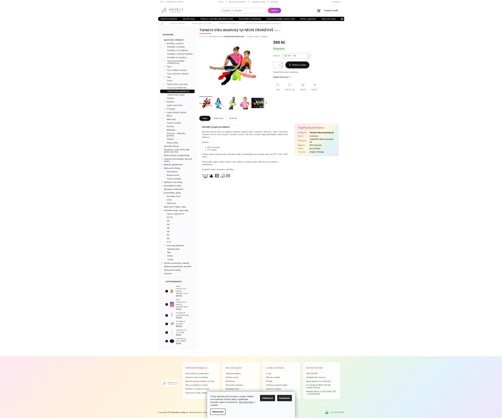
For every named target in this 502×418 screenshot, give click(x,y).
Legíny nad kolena (175, 105)
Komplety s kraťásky (176, 47)
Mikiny (169, 116)
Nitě (169, 252)
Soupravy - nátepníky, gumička (176, 134)
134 (168, 224)
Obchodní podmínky (234, 385)
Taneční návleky (174, 123)
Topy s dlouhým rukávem (178, 74)
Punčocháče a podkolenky (197, 373)
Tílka (169, 77)
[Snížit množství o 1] (282, 66)
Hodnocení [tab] (219, 118)
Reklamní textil (173, 175)
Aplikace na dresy (173, 182)
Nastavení (217, 411)
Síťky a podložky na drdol (196, 385)
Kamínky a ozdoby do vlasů (197, 389)
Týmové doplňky (174, 179)
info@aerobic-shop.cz (316, 377)
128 (168, 221)
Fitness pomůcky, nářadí (176, 263)
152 (168, 235)
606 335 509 (311, 373)
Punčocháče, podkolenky (177, 155)
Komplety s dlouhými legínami (180, 54)
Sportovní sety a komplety (196, 377)
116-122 (170, 217)
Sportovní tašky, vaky (175, 207)
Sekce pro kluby (172, 168)
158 (168, 238)
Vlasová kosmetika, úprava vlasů (178, 160)
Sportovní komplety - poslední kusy (176, 62)
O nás (220, 2)
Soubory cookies (273, 389)
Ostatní (170, 259)
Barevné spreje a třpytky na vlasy (199, 381)
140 (168, 228)
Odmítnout (267, 398)
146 (168, 231)
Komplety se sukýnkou (177, 57)
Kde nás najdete (273, 377)
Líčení (169, 200)
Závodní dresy (171, 146)
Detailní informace (280, 77)
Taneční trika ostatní (176, 95)
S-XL (169, 242)
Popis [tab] (204, 118)
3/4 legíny (171, 109)
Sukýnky (170, 98)
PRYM (169, 256)
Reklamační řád (232, 389)
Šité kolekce (172, 172)
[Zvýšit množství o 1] (282, 63)
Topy (169, 66)
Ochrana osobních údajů (276, 385)
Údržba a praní (258, 2)
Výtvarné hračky (172, 270)
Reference (230, 381)
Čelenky (170, 139)
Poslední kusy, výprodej (176, 210)
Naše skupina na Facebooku (318, 381)
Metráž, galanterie (173, 164)
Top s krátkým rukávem (177, 70)
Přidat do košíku (299, 65)
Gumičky (170, 126)
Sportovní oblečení (174, 40)
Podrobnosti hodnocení (234, 36)
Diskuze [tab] (233, 118)
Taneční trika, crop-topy (177, 84)
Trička (169, 80)
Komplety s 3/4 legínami (177, 50)
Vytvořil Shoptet (337, 412)
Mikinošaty (171, 119)
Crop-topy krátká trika (176, 88)
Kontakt (274, 2)
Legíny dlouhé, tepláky (176, 112)
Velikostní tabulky (237, 2)
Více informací (246, 402)
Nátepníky (171, 130)
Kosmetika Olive (173, 196)
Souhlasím (284, 398)
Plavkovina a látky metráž (196, 393)
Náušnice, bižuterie (173, 189)
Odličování (171, 203)
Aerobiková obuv (173, 185)
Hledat (274, 10)
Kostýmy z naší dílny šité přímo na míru (176, 150)
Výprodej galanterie (175, 245)
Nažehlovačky (173, 249)
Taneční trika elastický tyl (178, 91)
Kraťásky (170, 102)
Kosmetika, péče (172, 192)
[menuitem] (169, 19)
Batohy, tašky (172, 143)
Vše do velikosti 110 (175, 214)
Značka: (257, 36)
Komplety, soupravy (175, 43)
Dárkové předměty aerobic (178, 266)
